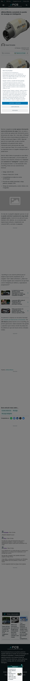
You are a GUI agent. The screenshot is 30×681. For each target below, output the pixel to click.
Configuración (15, 106)
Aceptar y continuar (15, 103)
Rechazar (15, 110)
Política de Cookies (7, 100)
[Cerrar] (22, 665)
